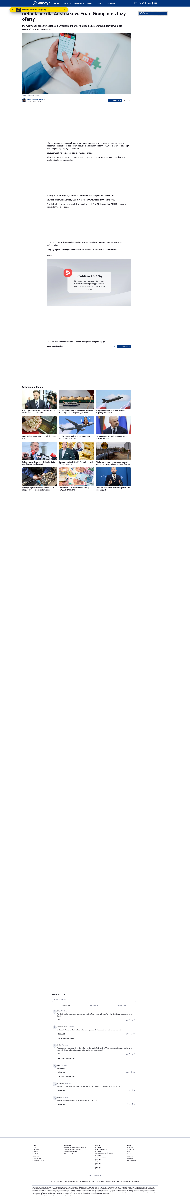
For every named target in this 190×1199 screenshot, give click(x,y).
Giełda (56, 3)
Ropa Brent (130, 1158)
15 (134, 1034)
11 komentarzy (115, 100)
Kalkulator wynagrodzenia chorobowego (75, 1147)
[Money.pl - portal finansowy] (46, 3)
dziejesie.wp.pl (98, 342)
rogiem (88, 249)
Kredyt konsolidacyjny (101, 1149)
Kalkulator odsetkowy (70, 1154)
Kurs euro (35, 1151)
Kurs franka (35, 1154)
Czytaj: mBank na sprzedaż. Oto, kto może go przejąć (70, 153)
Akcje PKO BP (130, 1149)
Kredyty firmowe (99, 1165)
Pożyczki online (99, 1161)
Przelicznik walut (36, 1158)
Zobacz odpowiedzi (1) (68, 1038)
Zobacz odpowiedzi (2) (68, 1058)
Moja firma (78, 3)
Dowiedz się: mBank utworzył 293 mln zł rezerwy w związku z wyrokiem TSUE (81, 200)
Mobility (90, 3)
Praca (99, 3)
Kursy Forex (130, 1156)
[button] (141, 3)
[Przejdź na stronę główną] (35, 5)
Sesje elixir (129, 1154)
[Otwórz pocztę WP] (135, 3)
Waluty (66, 3)
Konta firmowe (99, 1169)
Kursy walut (35, 1149)
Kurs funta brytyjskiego (38, 1160)
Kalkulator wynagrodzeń (70, 1151)
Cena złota (130, 1147)
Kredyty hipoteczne (100, 1157)
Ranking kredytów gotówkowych (104, 1153)
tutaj (69, 1195)
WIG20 (128, 1151)
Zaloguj (149, 3)
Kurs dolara (35, 1156)
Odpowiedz (61, 1020)
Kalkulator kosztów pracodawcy (72, 1149)
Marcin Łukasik (37, 99)
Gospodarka (110, 3)
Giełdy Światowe (131, 1160)
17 (129, 1020)
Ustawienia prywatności (130, 1181)
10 (134, 1072)
